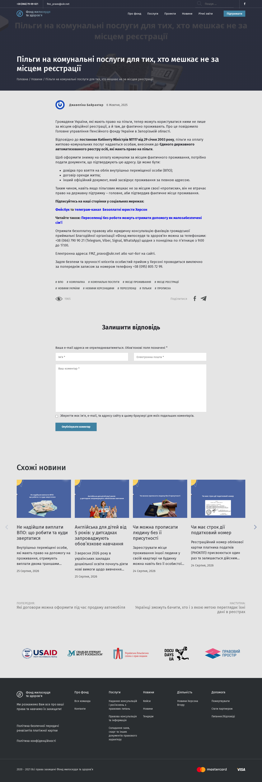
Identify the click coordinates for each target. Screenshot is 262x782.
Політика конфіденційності (36, 741)
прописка (164, 288)
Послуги (152, 13)
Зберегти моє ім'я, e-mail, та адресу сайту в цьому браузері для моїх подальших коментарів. (127, 415)
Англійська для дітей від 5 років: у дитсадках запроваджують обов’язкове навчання (100, 535)
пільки (146, 288)
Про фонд (134, 13)
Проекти (170, 13)
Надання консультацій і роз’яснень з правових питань (123, 704)
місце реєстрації (168, 282)
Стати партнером (222, 708)
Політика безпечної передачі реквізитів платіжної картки (38, 728)
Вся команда (82, 701)
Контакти (80, 708)
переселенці (128, 288)
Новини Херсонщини (100, 288)
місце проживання (138, 282)
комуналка (77, 282)
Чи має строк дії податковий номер (211, 529)
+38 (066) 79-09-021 (27, 3)
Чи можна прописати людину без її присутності (155, 532)
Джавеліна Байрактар (86, 105)
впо (60, 282)
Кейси (147, 701)
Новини (187, 13)
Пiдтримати (234, 13)
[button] (255, 527)
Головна (22, 79)
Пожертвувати (221, 701)
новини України (69, 288)
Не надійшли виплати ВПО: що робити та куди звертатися (42, 532)
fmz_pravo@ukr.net (58, 3)
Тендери (148, 716)
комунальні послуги (105, 282)
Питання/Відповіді (223, 716)
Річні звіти (206, 13)
